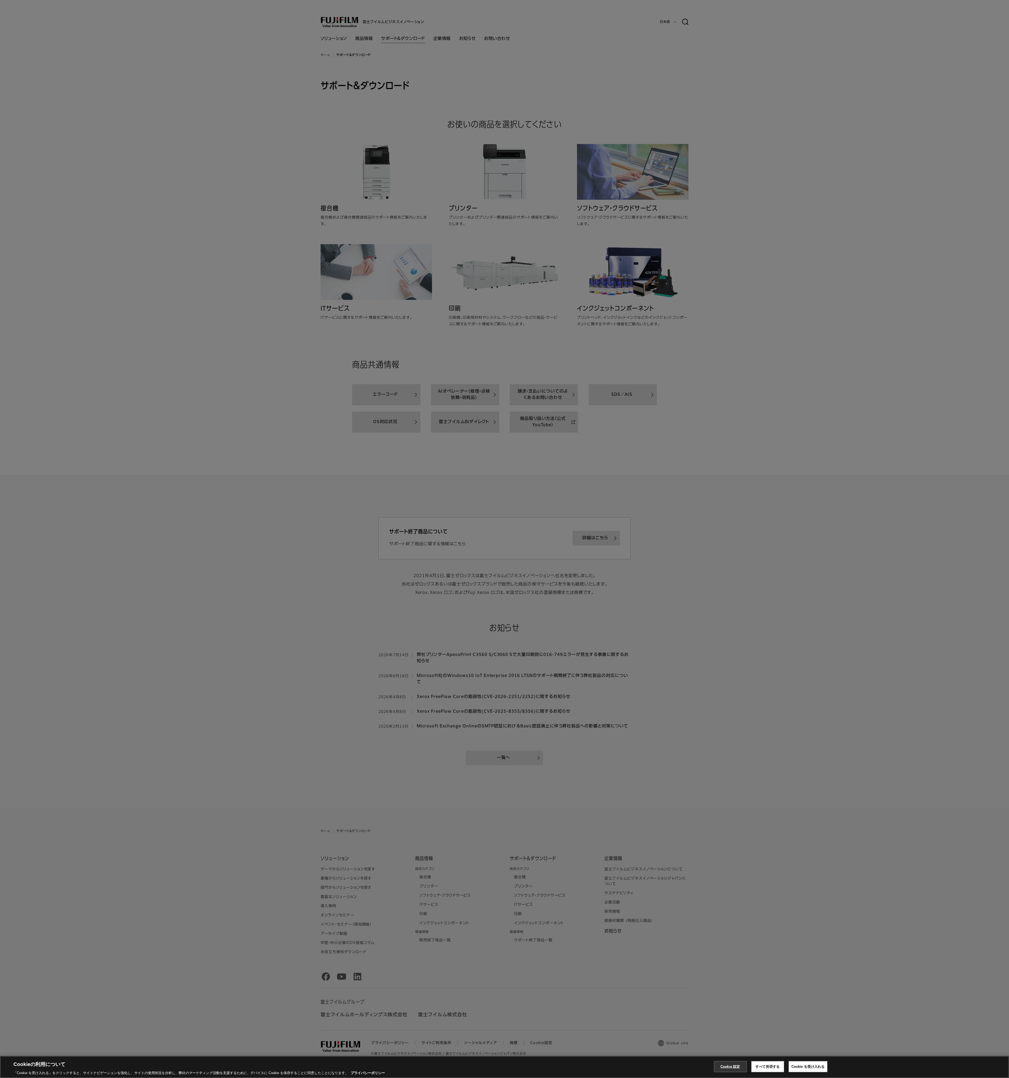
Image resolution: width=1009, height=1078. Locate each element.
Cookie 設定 (730, 1066)
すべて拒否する (767, 1066)
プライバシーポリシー (368, 1073)
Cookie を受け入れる (808, 1066)
